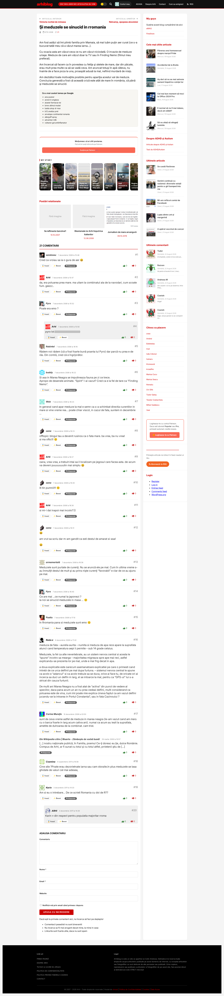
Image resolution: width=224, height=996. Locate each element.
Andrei (149, 338)
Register (155, 481)
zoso (148, 333)
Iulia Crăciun (151, 354)
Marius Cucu (151, 374)
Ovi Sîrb (149, 390)
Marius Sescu (152, 379)
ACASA (139, 4)
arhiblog (44, 4)
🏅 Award (45, 266)
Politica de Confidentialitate (130, 989)
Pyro (48, 303)
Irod (148, 349)
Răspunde (71, 266)
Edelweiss (150, 344)
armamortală (53, 562)
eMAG (149, 28)
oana (48, 431)
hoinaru (149, 359)
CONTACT (41, 979)
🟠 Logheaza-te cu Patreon (165, 435)
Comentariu (44, 839)
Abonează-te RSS (158, 464)
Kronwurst (150, 364)
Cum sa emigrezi (176, 4)
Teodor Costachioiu (154, 400)
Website (43, 893)
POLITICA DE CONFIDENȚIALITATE (50, 971)
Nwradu (149, 384)
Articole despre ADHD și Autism (159, 144)
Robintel (50, 346)
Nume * (42, 869)
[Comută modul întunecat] (103, 4)
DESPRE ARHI (42, 963)
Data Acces (155, 989)
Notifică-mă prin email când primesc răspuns (62, 905)
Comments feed (159, 491)
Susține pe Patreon (87, 150)
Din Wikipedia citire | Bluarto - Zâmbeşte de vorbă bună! (69, 739)
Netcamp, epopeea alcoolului (123, 22)
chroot (115, 989)
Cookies (146, 989)
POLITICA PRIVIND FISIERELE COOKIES (52, 975)
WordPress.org (159, 494)
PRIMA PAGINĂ (43, 959)
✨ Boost (57, 266)
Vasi (148, 410)
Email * (42, 881)
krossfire (150, 369)
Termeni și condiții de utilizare (49, 967)
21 (58, 32)
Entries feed (157, 488)
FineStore (150, 34)
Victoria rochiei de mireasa (52, 22)
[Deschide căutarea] (111, 4)
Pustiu (49, 617)
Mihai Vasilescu (152, 405)
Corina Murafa (54, 714)
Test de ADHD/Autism (155, 149)
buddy (49, 372)
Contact (162, 4)
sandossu (51, 255)
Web (48, 401)
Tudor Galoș (151, 395)
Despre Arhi (150, 4)
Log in (155, 484)
